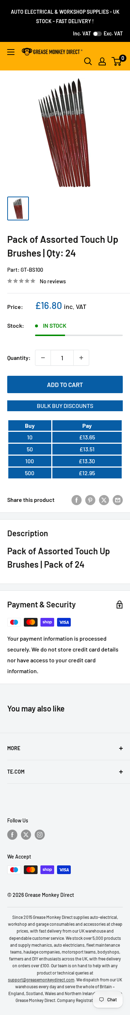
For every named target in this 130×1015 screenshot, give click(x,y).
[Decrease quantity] (43, 357)
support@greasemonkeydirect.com (41, 979)
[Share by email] (118, 499)
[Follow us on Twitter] (26, 834)
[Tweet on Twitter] (104, 499)
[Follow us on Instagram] (40, 834)
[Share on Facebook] (77, 499)
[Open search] (88, 61)
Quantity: (19, 357)
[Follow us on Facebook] (12, 834)
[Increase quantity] (81, 357)
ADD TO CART (65, 384)
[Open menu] (10, 52)
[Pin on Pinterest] (90, 499)
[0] (116, 61)
